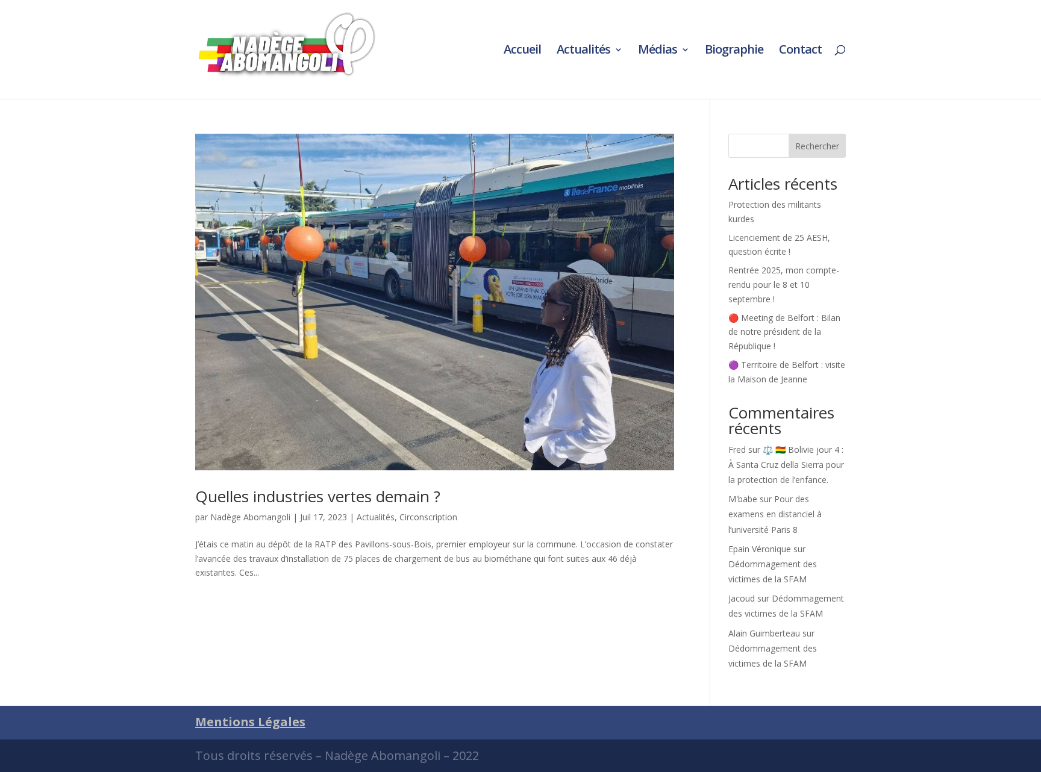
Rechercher (817, 146)
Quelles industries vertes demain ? (317, 496)
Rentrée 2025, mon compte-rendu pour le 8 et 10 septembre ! (783, 284)
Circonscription (428, 517)
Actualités (583, 51)
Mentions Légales (250, 722)
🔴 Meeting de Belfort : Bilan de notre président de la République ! (784, 332)
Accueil (522, 51)
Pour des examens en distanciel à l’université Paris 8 (775, 514)
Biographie (734, 51)
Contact (800, 51)
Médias (657, 51)
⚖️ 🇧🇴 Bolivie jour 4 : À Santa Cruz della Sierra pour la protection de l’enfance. (786, 464)
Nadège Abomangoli (250, 517)
